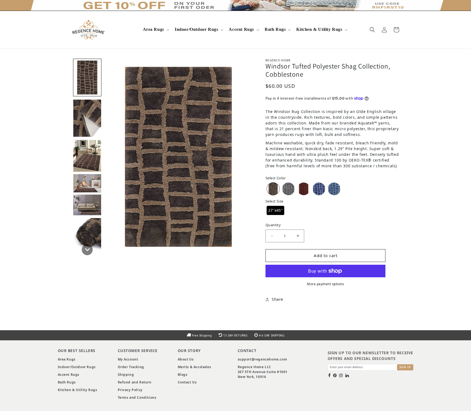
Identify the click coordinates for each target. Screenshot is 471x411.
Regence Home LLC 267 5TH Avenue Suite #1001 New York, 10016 (263, 372)
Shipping (126, 374)
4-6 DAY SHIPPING (271, 335)
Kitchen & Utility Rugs (319, 29)
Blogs (183, 374)
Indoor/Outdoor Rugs (196, 29)
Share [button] (277, 299)
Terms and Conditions (137, 397)
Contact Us (187, 382)
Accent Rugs (241, 29)
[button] (155, 29)
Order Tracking (131, 367)
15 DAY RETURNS (235, 335)
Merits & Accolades (194, 367)
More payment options (325, 284)
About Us (186, 359)
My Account (128, 359)
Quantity (273, 224)
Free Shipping (202, 335)
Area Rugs (153, 29)
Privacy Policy (130, 390)
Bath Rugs (275, 29)
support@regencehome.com (262, 359)
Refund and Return (135, 382)
